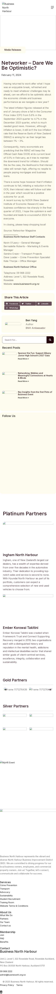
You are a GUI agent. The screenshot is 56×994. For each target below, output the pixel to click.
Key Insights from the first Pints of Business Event (35, 393)
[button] (12, 304)
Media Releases (12, 49)
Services (5, 882)
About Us (5, 912)
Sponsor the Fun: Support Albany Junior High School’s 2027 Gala (34, 354)
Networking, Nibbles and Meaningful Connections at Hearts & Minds (35, 375)
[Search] (50, 339)
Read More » (23, 359)
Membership (7, 932)
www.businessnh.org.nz (26, 283)
